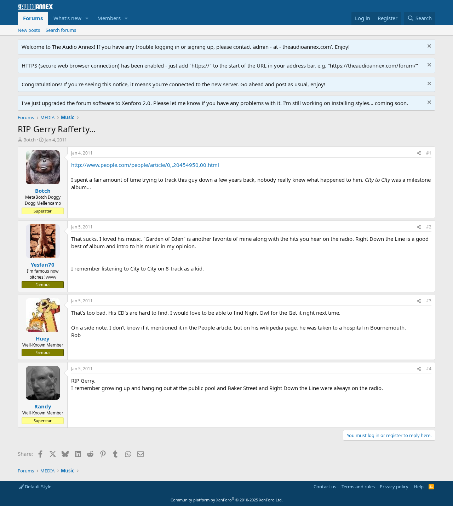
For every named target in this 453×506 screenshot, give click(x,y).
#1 (428, 153)
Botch (29, 139)
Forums (33, 18)
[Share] (419, 153)
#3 (428, 301)
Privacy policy (394, 486)
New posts (29, 30)
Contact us (325, 486)
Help (419, 486)
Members (109, 18)
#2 (428, 227)
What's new (67, 18)
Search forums (61, 30)
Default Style (37, 486)
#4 (428, 369)
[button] (87, 18)
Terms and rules (358, 486)
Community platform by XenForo (227, 499)
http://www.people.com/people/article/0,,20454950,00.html (145, 164)
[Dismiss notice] (428, 47)
